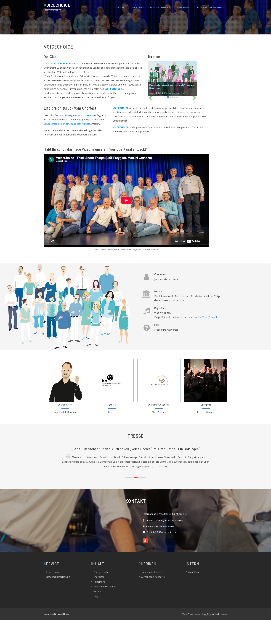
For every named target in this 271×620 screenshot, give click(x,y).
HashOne (206, 613)
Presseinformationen (104, 586)
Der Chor (136, 7)
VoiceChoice (57, 5)
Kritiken (206, 405)
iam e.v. (158, 291)
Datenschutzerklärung (209, 7)
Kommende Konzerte (174, 93)
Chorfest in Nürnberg (61, 115)
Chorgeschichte (158, 405)
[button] (127, 477)
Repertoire (160, 308)
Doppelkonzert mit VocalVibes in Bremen (171, 86)
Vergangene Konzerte (153, 576)
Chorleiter (160, 274)
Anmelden (193, 571)
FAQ (156, 325)
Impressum (182, 7)
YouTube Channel (207, 317)
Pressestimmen (159, 7)
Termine (120, 7)
